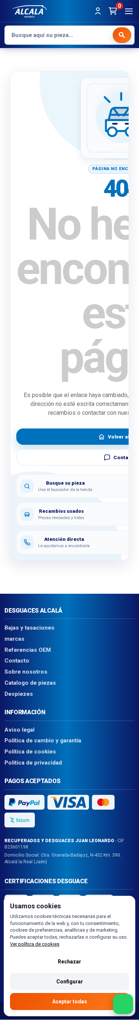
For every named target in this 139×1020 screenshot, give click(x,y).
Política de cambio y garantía (42, 741)
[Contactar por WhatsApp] (123, 1004)
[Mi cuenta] (97, 11)
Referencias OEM (27, 650)
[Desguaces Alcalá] (29, 11)
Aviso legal (19, 729)
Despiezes (18, 694)
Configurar (69, 982)
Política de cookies (30, 751)
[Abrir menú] (129, 11)
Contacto (16, 661)
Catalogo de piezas (30, 683)
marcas (14, 639)
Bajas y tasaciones (29, 628)
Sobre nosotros (25, 672)
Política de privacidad (33, 762)
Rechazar (69, 962)
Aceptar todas (69, 1001)
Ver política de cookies (34, 944)
